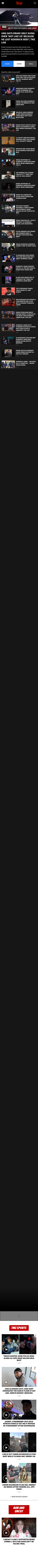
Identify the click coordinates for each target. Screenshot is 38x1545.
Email (31, 64)
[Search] (35, 3)
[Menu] (3, 3)
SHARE (19, 64)
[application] (19, 19)
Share (7, 64)
